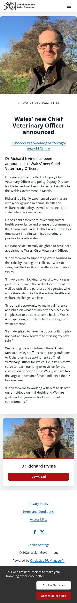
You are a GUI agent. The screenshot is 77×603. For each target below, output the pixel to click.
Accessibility (38, 519)
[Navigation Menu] (69, 6)
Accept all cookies (53, 596)
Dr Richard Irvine (38, 466)
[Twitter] (42, 532)
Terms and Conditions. (38, 511)
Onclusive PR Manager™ (47, 560)
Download (38, 477)
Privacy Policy (38, 504)
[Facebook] (34, 532)
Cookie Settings (38, 545)
